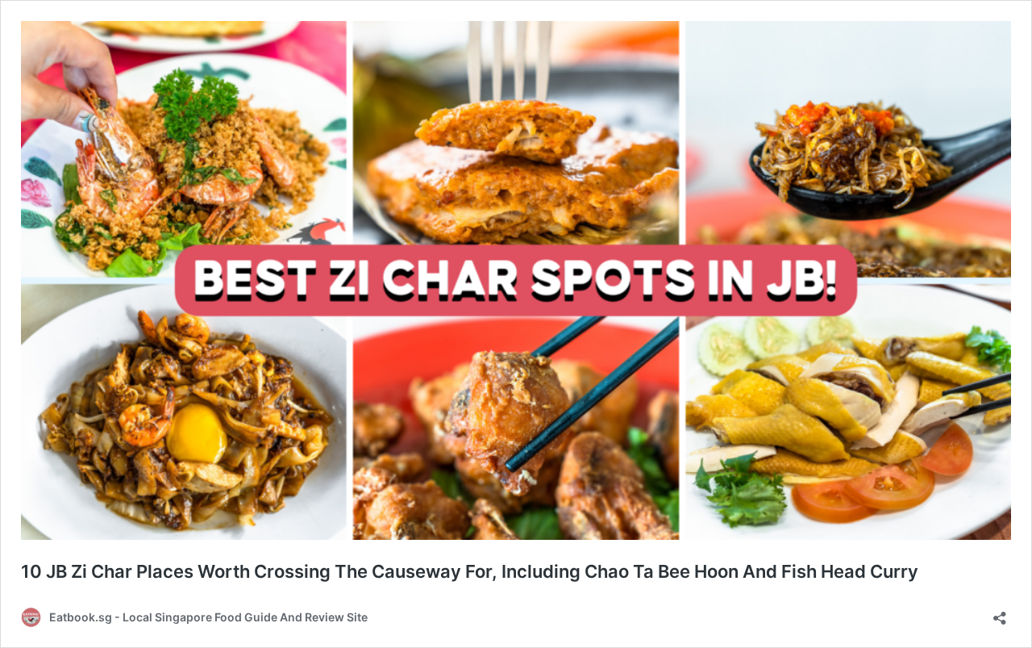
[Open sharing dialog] (999, 612)
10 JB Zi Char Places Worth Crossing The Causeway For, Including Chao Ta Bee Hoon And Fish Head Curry (469, 571)
